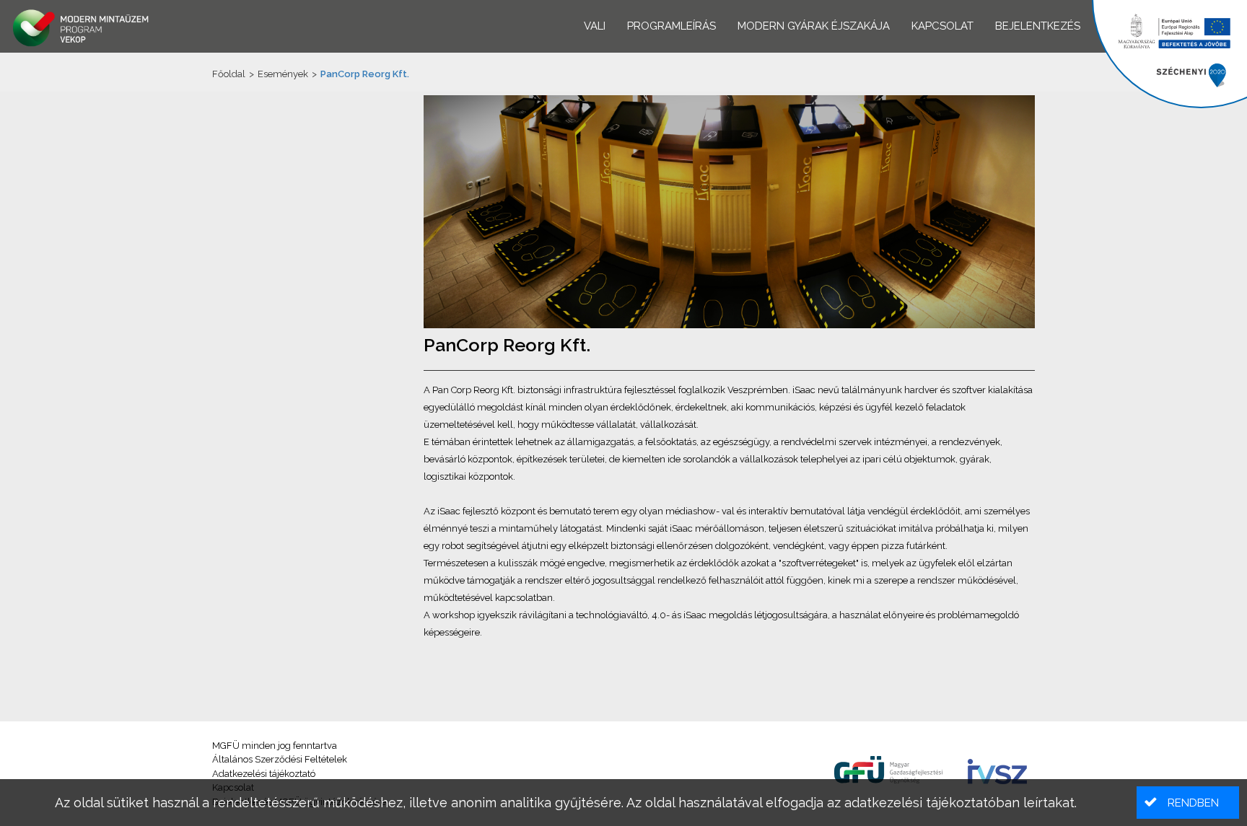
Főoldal (228, 74)
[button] (1188, 802)
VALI (594, 25)
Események (283, 74)
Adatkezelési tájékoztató (263, 773)
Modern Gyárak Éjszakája (814, 25)
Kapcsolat (942, 25)
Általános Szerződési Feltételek (279, 759)
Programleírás (671, 25)
